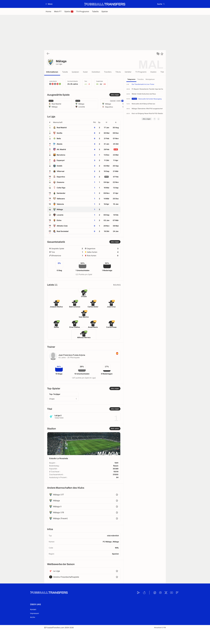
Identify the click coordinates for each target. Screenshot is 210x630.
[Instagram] (160, 592)
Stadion (153, 72)
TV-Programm (140, 72)
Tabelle (65, 72)
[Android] (138, 592)
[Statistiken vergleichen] (158, 53)
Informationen (52, 72)
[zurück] (48, 53)
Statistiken (96, 72)
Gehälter (128, 72)
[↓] (158, 118)
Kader (85, 72)
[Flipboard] (177, 592)
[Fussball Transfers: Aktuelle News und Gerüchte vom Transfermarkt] (104, 4)
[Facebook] (155, 592)
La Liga (59, 64)
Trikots (118, 72)
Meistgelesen (150, 79)
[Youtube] (171, 592)
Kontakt (33, 609)
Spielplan (75, 72)
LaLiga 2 (58, 415)
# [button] (49, 122)
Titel (162, 72)
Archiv (32, 617)
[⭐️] (161, 53)
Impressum (34, 613)
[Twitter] (166, 592)
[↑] (154, 118)
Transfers (107, 72)
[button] (49, 4)
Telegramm (131, 79)
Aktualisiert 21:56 (160, 627)
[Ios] (144, 592)
